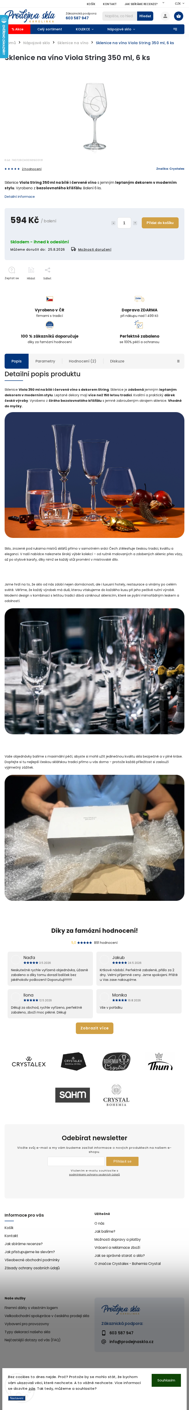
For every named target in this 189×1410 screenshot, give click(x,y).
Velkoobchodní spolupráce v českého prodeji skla (47, 1315)
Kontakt (110, 4)
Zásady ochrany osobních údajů (32, 1268)
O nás (99, 1223)
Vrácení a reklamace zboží (117, 1247)
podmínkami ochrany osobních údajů (94, 1174)
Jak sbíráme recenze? (141, 4)
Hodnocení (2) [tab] (82, 361)
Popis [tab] (17, 361)
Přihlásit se (122, 1161)
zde (32, 1388)
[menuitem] (17, 29)
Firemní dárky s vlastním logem (31, 1307)
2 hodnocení (31, 169)
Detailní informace (20, 196)
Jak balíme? (104, 1231)
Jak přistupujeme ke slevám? (30, 1251)
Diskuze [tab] (117, 361)
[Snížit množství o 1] (113, 223)
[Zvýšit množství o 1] (135, 223)
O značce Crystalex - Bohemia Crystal (127, 1263)
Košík (91, 4)
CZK (178, 4)
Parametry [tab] (45, 361)
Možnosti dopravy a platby (117, 1239)
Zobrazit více (94, 1028)
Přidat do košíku (160, 223)
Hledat (145, 16)
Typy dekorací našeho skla (27, 1332)
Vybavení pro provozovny (27, 1323)
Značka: (170, 169)
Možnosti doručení (95, 249)
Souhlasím (166, 1380)
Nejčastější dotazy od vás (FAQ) (33, 1340)
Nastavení (17, 1398)
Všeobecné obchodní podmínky (32, 1260)
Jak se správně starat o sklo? (119, 1255)
